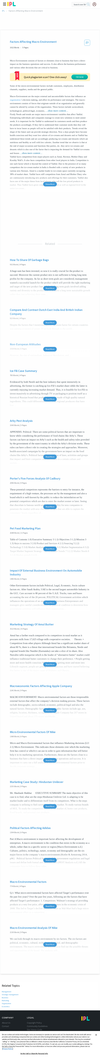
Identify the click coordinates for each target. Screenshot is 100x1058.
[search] (88, 4)
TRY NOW (80, 77)
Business (5, 998)
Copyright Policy (34, 1022)
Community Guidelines (37, 1026)
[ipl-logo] (11, 5)
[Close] (96, 1035)
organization (15, 100)
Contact (5, 1026)
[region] (50, 1044)
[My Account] (95, 4)
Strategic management (10, 994)
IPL (3, 11)
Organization (6, 1003)
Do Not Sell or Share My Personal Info (34, 1054)
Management (6, 992)
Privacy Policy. (8, 1049)
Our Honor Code (34, 1029)
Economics (6, 1006)
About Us (6, 1022)
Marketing (5, 1000)
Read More (50, 288)
